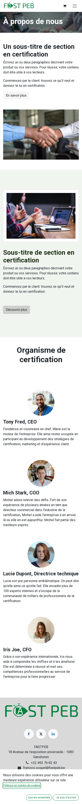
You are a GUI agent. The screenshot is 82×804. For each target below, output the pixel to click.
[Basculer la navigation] (74, 6)
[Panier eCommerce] (64, 6)
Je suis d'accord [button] (66, 797)
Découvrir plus (16, 310)
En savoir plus (16, 95)
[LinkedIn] (53, 734)
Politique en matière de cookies (21, 785)
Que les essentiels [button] (39, 797)
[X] (41, 734)
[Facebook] (29, 734)
